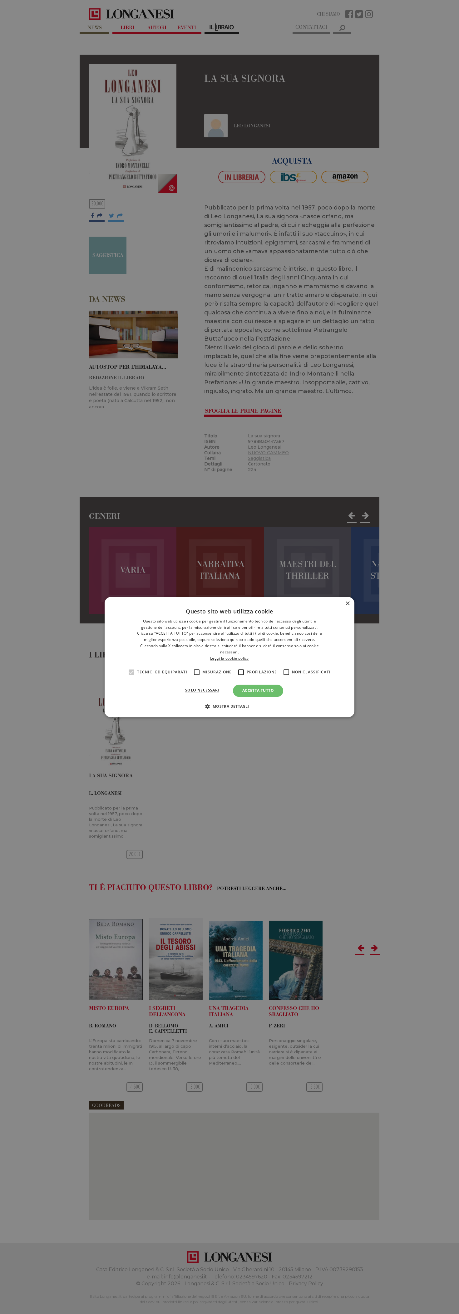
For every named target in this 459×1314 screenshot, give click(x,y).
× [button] (347, 603)
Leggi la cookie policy (229, 658)
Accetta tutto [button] (258, 690)
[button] (229, 706)
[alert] (229, 657)
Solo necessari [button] (202, 690)
